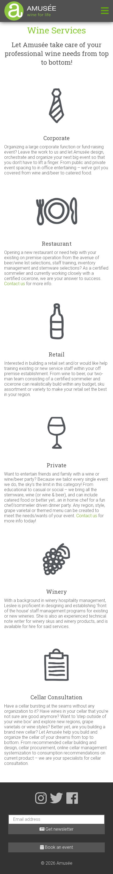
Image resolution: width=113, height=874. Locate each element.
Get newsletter (59, 829)
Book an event (58, 847)
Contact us (14, 283)
